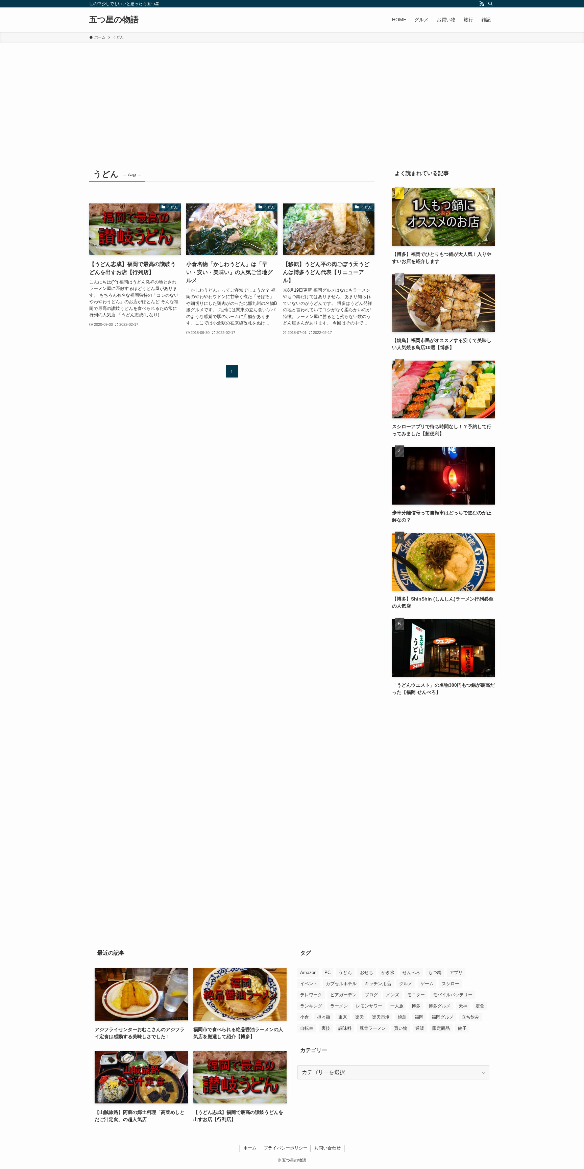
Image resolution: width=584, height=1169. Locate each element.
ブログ (371, 994)
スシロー (450, 983)
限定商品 (441, 1028)
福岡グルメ (443, 1017)
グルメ (405, 983)
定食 (480, 1005)
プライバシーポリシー (286, 1147)
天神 (463, 1005)
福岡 (419, 1017)
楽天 (359, 1017)
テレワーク (311, 994)
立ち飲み (470, 1017)
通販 (419, 1028)
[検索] (490, 3)
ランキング (311, 1005)
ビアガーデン (343, 994)
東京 (342, 1017)
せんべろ (411, 972)
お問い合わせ (327, 1147)
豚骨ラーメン (373, 1028)
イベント (309, 983)
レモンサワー (369, 1005)
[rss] (481, 3)
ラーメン (339, 1005)
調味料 (344, 1028)
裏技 (325, 1028)
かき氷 (387, 972)
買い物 (400, 1028)
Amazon (308, 972)
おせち (366, 972)
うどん (345, 972)
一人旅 (397, 1005)
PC (327, 972)
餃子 (462, 1028)
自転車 (306, 1028)
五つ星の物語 (114, 20)
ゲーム (427, 983)
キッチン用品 (378, 983)
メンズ (392, 994)
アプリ (456, 972)
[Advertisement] (292, 94)
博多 (416, 1005)
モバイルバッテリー (452, 994)
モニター (416, 994)
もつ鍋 (434, 972)
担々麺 (323, 1017)
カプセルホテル (341, 983)
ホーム (250, 1147)
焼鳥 (402, 1017)
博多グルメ (440, 1005)
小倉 (304, 1017)
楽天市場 (381, 1017)
